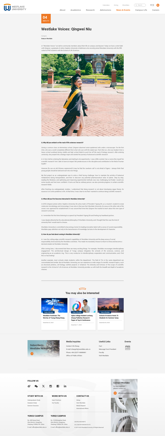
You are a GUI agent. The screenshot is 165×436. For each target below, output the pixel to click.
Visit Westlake (104, 355)
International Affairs (82, 408)
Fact (100, 346)
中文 (152, 5)
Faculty (126, 9)
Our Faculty (55, 403)
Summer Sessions (33, 405)
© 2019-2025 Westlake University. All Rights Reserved (89, 427)
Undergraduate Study (34, 400)
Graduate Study (32, 403)
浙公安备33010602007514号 (82, 424)
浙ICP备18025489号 (80, 421)
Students (126, 12)
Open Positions (56, 400)
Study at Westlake (46, 38)
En (158, 5)
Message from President (107, 349)
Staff (126, 15)
